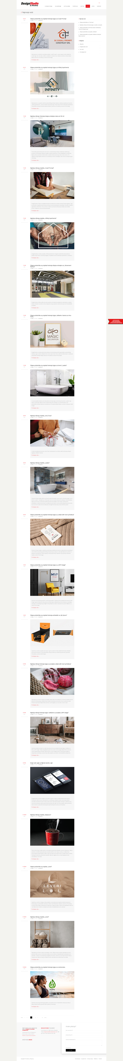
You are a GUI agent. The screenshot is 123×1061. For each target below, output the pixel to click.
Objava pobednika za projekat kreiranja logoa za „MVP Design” (48, 565)
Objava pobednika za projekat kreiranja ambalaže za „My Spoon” (48, 615)
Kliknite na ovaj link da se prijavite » (29, 1035)
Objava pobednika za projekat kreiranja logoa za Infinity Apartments (49, 67)
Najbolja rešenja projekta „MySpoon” (40, 814)
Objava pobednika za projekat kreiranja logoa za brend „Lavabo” (48, 365)
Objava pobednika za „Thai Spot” (87, 22)
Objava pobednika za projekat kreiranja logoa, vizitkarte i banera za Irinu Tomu (50, 316)
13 (42, 1017)
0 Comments (40, 20)
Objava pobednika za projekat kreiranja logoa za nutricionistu (47, 967)
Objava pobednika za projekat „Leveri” (41, 866)
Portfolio (75, 6)
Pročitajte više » (35, 59)
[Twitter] (23, 1041)
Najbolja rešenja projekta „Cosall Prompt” (42, 168)
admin (32, 20)
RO (99, 2)
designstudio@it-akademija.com (50, 1031)
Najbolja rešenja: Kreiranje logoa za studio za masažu (91, 25)
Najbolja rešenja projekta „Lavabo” (40, 462)
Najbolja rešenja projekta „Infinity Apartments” (43, 218)
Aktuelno (82, 44)
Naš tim (82, 6)
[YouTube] (26, 1041)
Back (22, 1017)
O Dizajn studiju (48, 6)
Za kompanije (58, 6)
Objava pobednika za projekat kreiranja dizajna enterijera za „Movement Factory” (50, 266)
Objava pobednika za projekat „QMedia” (88, 31)
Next (45, 1017)
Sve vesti (81, 49)
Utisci (93, 6)
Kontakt (99, 6)
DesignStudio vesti (84, 46)
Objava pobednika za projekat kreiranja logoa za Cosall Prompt (48, 18)
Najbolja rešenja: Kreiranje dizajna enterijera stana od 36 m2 (47, 116)
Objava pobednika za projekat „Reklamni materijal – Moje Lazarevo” (90, 35)
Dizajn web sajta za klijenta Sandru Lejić (41, 763)
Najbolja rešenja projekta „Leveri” (39, 917)
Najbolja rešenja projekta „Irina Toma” (41, 415)
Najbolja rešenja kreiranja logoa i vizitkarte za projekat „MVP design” (49, 712)
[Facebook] (24, 1041)
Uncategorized (83, 52)
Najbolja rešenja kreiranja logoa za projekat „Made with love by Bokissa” (50, 664)
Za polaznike (67, 6)
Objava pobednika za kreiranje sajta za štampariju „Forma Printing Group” (90, 28)
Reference (96, 1058)
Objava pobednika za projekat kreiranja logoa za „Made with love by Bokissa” (52, 514)
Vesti (88, 6)
